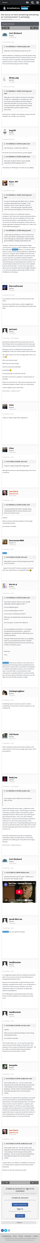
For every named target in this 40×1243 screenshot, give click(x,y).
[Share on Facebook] (2, 1230)
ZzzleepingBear (16, 691)
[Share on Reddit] (8, 1230)
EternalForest (16, 286)
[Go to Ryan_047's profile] (4, 183)
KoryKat (9, 19)
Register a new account (20, 1204)
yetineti (13, 329)
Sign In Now (20, 1216)
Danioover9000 (16, 540)
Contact (35, 1236)
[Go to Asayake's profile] (4, 1066)
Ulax (11, 405)
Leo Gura (24, 1025)
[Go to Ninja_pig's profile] (4, 79)
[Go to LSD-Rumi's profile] (4, 735)
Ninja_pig (14, 77)
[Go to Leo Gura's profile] (4, 492)
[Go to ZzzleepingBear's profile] (4, 692)
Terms (15, 1236)
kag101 (12, 130)
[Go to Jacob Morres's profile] (4, 920)
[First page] (3, 28)
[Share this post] (36, 42)
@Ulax (4, 553)
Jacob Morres (15, 919)
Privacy (20, 1236)
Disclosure (28, 1236)
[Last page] (37, 28)
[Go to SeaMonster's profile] (4, 963)
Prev (6, 28)
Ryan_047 (13, 181)
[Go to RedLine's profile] (4, 778)
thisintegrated (26, 91)
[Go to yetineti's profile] (4, 330)
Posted (8, 42)
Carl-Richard (15, 33)
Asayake (13, 1065)
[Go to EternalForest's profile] (4, 287)
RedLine (13, 777)
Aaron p (13, 584)
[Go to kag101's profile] (4, 131)
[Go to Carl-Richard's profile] (4, 34)
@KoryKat (15, 249)
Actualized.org (6, 1236)
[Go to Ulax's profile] (4, 406)
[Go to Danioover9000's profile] (4, 541)
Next (33, 28)
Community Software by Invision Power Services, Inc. (20, 1240)
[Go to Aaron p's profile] (4, 585)
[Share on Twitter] (5, 1230)
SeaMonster (15, 962)
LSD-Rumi (14, 734)
